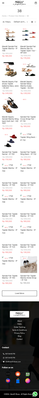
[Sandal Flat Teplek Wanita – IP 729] (28, 233)
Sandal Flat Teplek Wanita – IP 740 (10, 277)
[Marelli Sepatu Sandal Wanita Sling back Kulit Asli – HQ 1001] (10, 105)
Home (4, 16)
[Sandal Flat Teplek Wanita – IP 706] (10, 203)
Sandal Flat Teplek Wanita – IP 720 (28, 215)
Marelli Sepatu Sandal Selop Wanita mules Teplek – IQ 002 (27, 84)
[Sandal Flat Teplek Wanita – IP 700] (10, 172)
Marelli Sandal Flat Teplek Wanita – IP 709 (9, 48)
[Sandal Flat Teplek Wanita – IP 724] (10, 233)
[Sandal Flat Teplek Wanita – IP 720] (28, 203)
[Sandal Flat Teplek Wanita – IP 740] (10, 264)
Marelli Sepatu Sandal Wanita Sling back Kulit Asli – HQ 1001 (10, 120)
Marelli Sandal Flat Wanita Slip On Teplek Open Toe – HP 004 (28, 49)
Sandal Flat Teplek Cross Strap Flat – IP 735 (28, 119)
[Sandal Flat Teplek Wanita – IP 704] (28, 172)
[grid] (32, 22)
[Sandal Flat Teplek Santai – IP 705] (10, 141)
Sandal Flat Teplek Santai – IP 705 (10, 153)
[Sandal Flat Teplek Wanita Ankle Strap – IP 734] (28, 264)
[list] (35, 22)
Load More (19, 293)
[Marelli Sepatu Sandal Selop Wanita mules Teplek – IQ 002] (28, 70)
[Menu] (3, 3)
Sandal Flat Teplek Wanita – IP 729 (28, 246)
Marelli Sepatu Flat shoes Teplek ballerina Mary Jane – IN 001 (10, 84)
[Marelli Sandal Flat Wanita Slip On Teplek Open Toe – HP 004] (28, 35)
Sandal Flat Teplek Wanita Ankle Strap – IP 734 (28, 278)
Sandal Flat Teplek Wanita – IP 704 (28, 184)
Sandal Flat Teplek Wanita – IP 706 (10, 215)
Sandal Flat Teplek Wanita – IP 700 (10, 184)
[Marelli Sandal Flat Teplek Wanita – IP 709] (10, 35)
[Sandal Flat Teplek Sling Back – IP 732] (28, 141)
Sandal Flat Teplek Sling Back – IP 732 (28, 153)
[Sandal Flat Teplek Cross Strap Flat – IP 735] (28, 105)
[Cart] (36, 3)
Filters (7, 22)
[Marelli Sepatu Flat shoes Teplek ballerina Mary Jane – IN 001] (10, 70)
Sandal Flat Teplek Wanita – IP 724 (10, 246)
